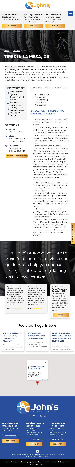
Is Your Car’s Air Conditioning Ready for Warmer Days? (36, 335)
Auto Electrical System (16, 93)
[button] (37, 382)
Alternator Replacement (16, 103)
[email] (41, 416)
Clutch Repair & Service (17, 98)
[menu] (70, 13)
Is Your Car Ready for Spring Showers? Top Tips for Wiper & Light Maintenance (62, 337)
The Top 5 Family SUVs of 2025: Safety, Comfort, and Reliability (12, 337)
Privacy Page (38, 464)
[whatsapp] (45, 416)
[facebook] (30, 416)
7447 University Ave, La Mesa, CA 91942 (10, 429)
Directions (45, 379)
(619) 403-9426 (15, 132)
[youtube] (33, 416)
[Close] (45, 362)
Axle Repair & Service (16, 114)
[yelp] (37, 416)
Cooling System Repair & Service (17, 108)
